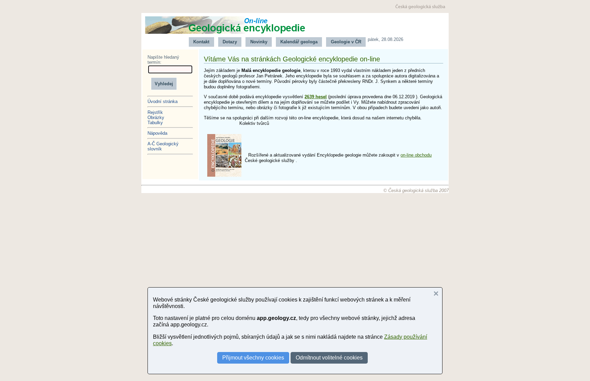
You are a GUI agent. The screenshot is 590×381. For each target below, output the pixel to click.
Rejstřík (155, 112)
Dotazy (230, 41)
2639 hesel (316, 96)
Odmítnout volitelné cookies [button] (329, 358)
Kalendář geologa (299, 41)
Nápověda (157, 133)
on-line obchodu (416, 155)
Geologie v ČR (346, 41)
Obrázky (156, 117)
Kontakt (201, 41)
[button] (436, 293)
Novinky (258, 41)
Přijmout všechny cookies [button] (253, 358)
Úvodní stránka (163, 101)
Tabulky (155, 122)
